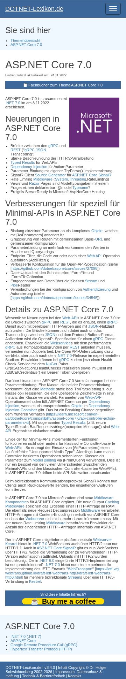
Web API (94, 256)
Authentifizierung (97, 289)
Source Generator (50, 175)
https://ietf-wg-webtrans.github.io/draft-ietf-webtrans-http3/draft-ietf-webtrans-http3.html (62, 573)
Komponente (16, 502)
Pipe (14, 285)
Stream (91, 281)
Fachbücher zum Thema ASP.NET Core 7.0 (65, 85)
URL (99, 239)
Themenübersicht (25, 40)
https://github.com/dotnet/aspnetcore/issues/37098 (54, 268)
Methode (47, 389)
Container (29, 410)
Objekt (97, 231)
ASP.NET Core (23, 641)
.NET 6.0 (46, 560)
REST (15, 150)
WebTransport (80, 569)
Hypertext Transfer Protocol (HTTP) (41, 649)
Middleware (42, 179)
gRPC (53, 146)
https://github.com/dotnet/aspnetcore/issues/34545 (54, 298)
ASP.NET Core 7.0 (26, 45)
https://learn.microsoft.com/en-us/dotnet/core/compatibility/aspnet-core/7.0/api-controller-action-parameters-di (60, 418)
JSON (41, 150)
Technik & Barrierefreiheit (43, 676)
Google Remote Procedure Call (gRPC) (43, 645)
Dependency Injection (28, 167)
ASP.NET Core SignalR (91, 175)
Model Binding (44, 460)
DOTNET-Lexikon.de (34, 8)
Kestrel (11, 544)
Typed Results (22, 162)
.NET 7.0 (12, 103)
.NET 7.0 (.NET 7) (25, 636)
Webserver (35, 519)
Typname (80, 187)
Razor (34, 183)
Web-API (69, 318)
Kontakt (74, 676)
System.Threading (70, 179)
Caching (112, 502)
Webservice (60, 343)
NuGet (51, 364)
